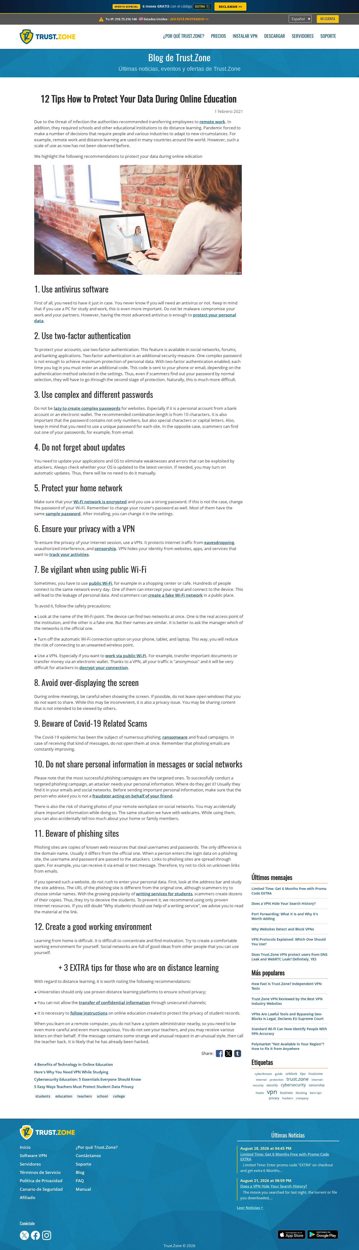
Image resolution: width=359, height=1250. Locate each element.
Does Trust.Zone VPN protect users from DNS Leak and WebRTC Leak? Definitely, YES (289, 956)
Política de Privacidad (41, 1180)
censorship (105, 548)
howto (260, 1093)
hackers (287, 1098)
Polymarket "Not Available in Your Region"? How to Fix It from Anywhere (288, 1046)
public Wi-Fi (100, 583)
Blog (80, 1172)
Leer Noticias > (250, 1207)
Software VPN (33, 1155)
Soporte (328, 36)
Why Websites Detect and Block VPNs (283, 929)
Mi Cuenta (327, 19)
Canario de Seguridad (41, 1189)
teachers (84, 1096)
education (63, 1096)
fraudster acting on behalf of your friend (132, 796)
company (302, 1098)
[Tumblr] (238, 1053)
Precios (218, 36)
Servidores (303, 36)
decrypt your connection (103, 667)
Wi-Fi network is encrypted (100, 501)
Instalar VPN (245, 36)
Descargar (274, 36)
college (119, 1096)
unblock (291, 1073)
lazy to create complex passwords (87, 408)
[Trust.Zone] (47, 37)
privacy (274, 1098)
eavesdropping (219, 542)
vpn (272, 1092)
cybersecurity (293, 1085)
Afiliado (27, 1197)
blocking (301, 1093)
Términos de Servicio (40, 1172)
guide (279, 1074)
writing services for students (164, 894)
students (42, 1096)
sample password (63, 513)
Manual (83, 1189)
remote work (212, 121)
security (272, 1085)
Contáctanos (88, 1155)
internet (261, 1080)
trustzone (315, 1073)
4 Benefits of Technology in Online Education (73, 1064)
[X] (229, 1053)
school (102, 1096)
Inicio (25, 1147)
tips (303, 1073)
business (286, 1092)
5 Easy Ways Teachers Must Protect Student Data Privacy (84, 1086)
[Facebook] (220, 1053)
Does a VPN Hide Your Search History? (284, 903)
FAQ (80, 1180)
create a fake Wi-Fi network (175, 595)
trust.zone (297, 1079)
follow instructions (88, 1013)
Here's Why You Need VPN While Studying (71, 1072)
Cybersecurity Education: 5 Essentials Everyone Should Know (87, 1079)
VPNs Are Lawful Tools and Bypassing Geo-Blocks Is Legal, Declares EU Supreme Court (288, 1016)
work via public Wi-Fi (125, 655)
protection (277, 1080)
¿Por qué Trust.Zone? (183, 36)
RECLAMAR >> (230, 6)
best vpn (315, 1093)
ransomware (175, 737)
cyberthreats (263, 1074)
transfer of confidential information (114, 1002)
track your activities (69, 554)
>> (189, 19)
